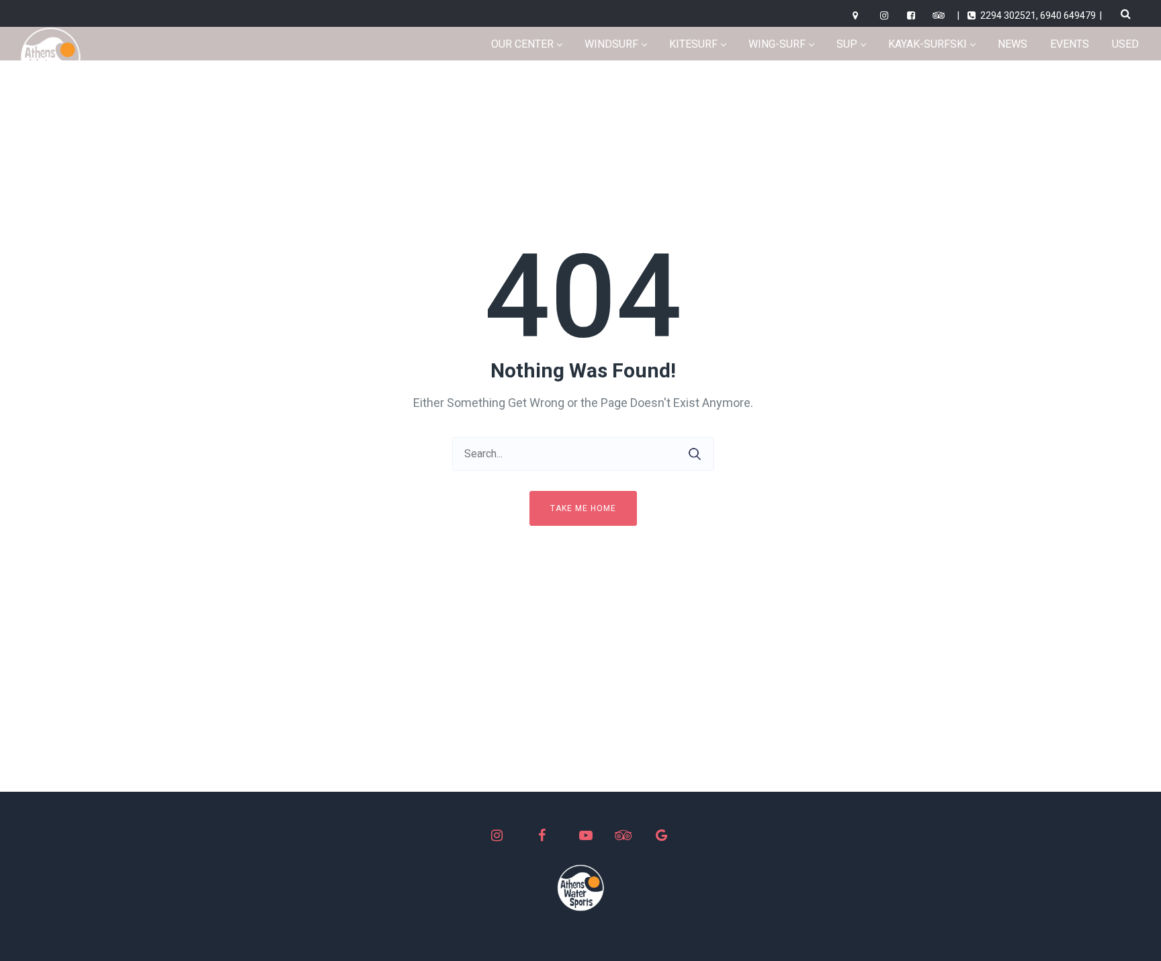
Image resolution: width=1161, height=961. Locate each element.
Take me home (583, 508)
